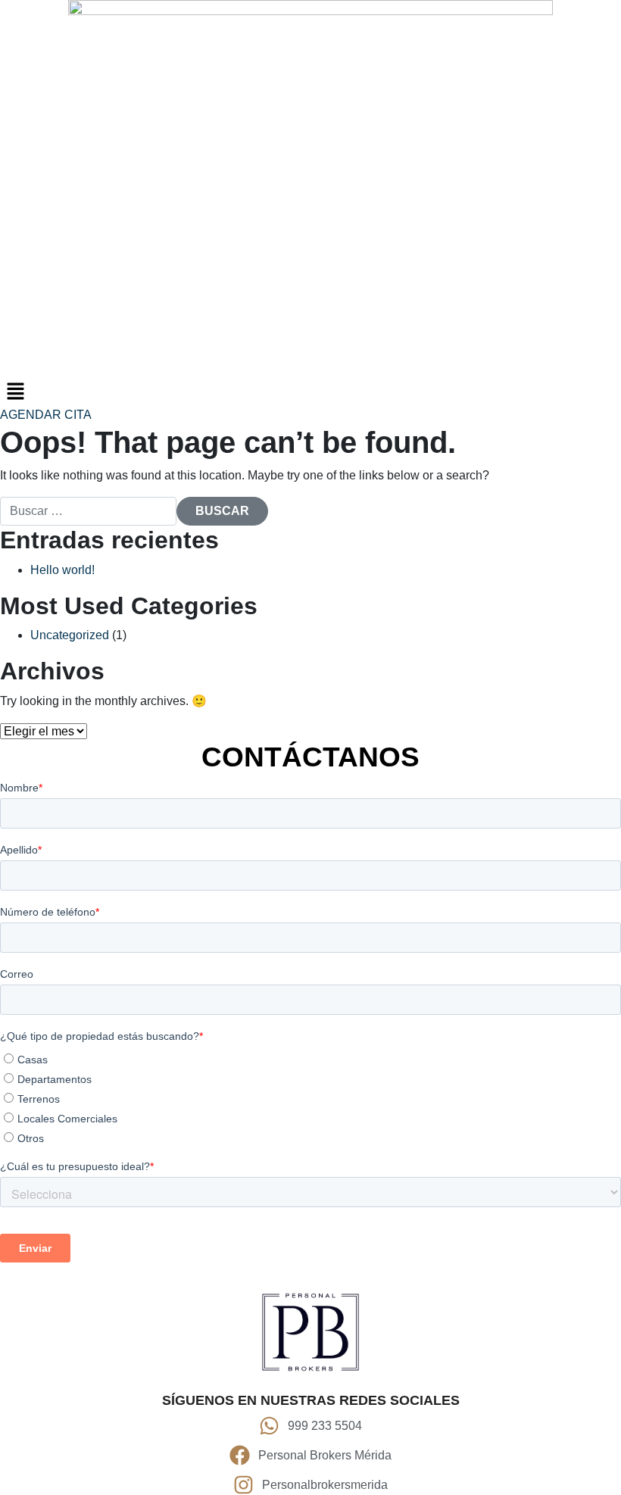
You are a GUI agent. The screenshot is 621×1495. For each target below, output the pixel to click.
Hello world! (62, 569)
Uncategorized (69, 635)
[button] (310, 391)
